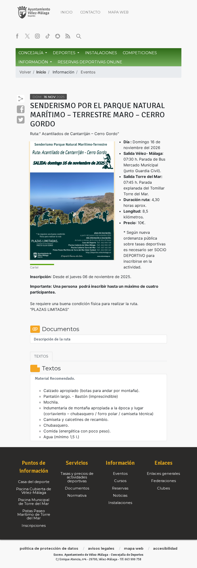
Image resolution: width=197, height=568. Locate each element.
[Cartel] (72, 200)
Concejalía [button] (31, 53)
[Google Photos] (57, 36)
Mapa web (118, 12)
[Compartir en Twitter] (21, 120)
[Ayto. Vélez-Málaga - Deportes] (34, 12)
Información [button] (33, 62)
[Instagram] (37, 36)
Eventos (88, 72)
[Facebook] (17, 36)
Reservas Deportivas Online (90, 62)
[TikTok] (47, 36)
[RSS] (68, 36)
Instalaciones (101, 53)
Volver (25, 72)
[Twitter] (27, 36)
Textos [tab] (41, 356)
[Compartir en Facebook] (21, 109)
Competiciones (140, 53)
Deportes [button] (64, 53)
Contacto (90, 12)
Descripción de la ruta (52, 339)
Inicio (67, 12)
